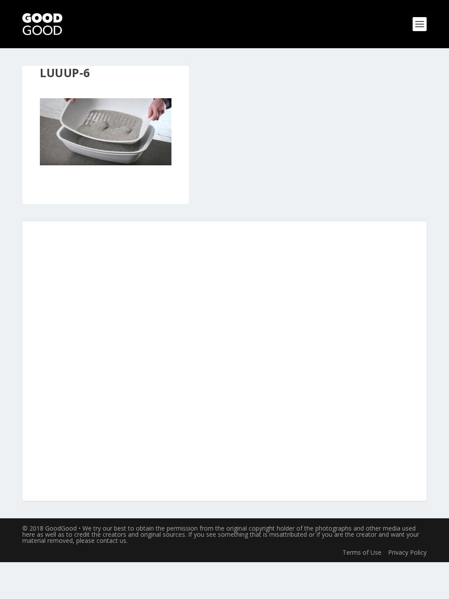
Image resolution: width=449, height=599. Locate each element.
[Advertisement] (224, 361)
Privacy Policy (407, 552)
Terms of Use (361, 552)
